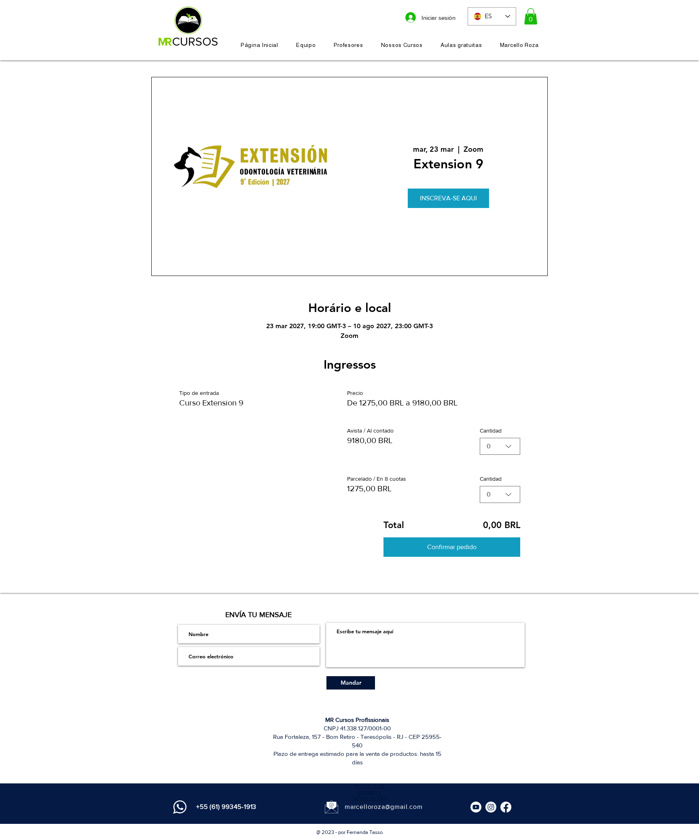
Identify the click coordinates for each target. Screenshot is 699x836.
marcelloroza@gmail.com (384, 806)
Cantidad (491, 430)
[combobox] (500, 446)
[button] (531, 16)
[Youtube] (475, 807)
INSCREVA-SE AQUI (448, 198)
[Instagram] (490, 807)
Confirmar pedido (452, 546)
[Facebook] (505, 807)
